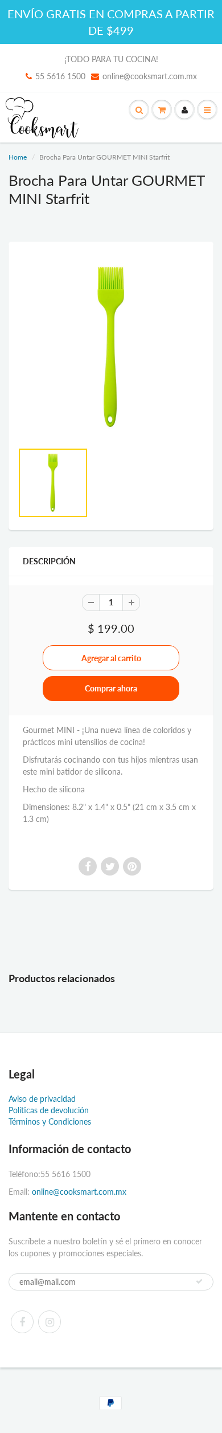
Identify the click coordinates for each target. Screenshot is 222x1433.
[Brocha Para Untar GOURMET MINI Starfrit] (111, 347)
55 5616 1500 (60, 76)
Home (18, 157)
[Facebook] (22, 1321)
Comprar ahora (111, 688)
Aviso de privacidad (42, 1099)
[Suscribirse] (199, 1281)
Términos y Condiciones (50, 1121)
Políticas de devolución (49, 1110)
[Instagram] (49, 1321)
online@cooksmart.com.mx (149, 76)
